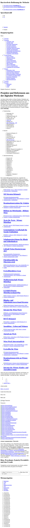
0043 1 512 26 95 (5, 389)
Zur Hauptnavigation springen (14, 7)
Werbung (5, 489)
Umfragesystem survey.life (11, 454)
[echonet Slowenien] (5, 429)
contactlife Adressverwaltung (13, 48)
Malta (9, 421)
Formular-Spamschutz (11, 62)
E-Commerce (10, 450)
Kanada (10, 416)
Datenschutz (6, 487)
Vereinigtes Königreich (21, 437)
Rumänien (12, 425)
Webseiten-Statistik (10, 58)
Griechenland (14, 410)
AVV (4, 486)
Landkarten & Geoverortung (13, 67)
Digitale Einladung (10, 78)
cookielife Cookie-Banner (12, 53)
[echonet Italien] (4, 414)
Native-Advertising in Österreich (18, 455)
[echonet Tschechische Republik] (8, 432)
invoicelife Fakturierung (11, 44)
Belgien (10, 405)
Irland (9, 412)
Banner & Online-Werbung (12, 72)
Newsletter (5, 490)
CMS (8, 120)
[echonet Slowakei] (5, 428)
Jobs (4, 483)
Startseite (5, 27)
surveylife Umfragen (11, 45)
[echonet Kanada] (5, 416)
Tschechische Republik (21, 432)
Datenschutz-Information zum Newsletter (10, 469)
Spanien (11, 430)
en (4, 17)
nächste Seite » (6, 383)
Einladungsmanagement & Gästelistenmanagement (12, 453)
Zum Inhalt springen (12, 5)
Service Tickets (9, 56)
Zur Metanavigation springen (14, 9)
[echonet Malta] (4, 421)
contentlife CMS (10, 41)
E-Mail (3, 472)
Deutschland (14, 406)
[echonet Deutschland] (6, 406)
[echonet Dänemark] (5, 408)
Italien (9, 414)
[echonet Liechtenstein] (6, 418)
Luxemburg (13, 420)
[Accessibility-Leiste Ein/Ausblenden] (1, 24)
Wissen (5, 69)
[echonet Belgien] (5, 405)
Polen (9, 424)
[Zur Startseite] (4, 20)
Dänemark (12, 408)
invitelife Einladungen (11, 47)
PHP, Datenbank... (11, 122)
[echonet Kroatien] (5, 417)
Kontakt (5, 82)
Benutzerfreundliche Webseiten (13, 74)
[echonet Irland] (4, 412)
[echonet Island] (4, 413)
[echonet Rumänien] (5, 425)
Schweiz (11, 426)
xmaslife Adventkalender (12, 49)
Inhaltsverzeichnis (7, 485)
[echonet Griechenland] (6, 410)
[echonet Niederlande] (6, 422)
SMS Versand (9, 63)
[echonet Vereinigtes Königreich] (8, 437)
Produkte (6, 40)
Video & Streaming (10, 64)
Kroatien (11, 417)
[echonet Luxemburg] (6, 420)
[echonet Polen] (4, 424)
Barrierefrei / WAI (10, 70)
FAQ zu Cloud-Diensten (12, 65)
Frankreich (12, 409)
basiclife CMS (9, 43)
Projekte (6, 38)
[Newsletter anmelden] (19, 472)
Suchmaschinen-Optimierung (13, 71)
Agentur (6, 81)
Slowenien (12, 429)
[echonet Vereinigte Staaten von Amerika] (10, 434)
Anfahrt (8, 85)
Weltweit (11, 438)
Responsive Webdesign (11, 76)
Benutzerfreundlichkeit (19, 450)
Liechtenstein (14, 418)
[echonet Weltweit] (5, 438)
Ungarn (10, 433)
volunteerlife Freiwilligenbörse (13, 51)
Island (9, 413)
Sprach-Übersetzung (11, 60)
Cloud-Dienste (7, 55)
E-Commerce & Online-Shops (13, 75)
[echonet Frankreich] (5, 409)
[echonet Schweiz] (5, 426)
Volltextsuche (9, 59)
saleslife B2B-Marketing (12, 52)
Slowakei (11, 428)
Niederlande (13, 422)
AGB (7, 86)
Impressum (8, 84)
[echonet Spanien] (5, 430)
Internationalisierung (11, 79)
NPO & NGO (10, 139)
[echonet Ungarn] (5, 433)
